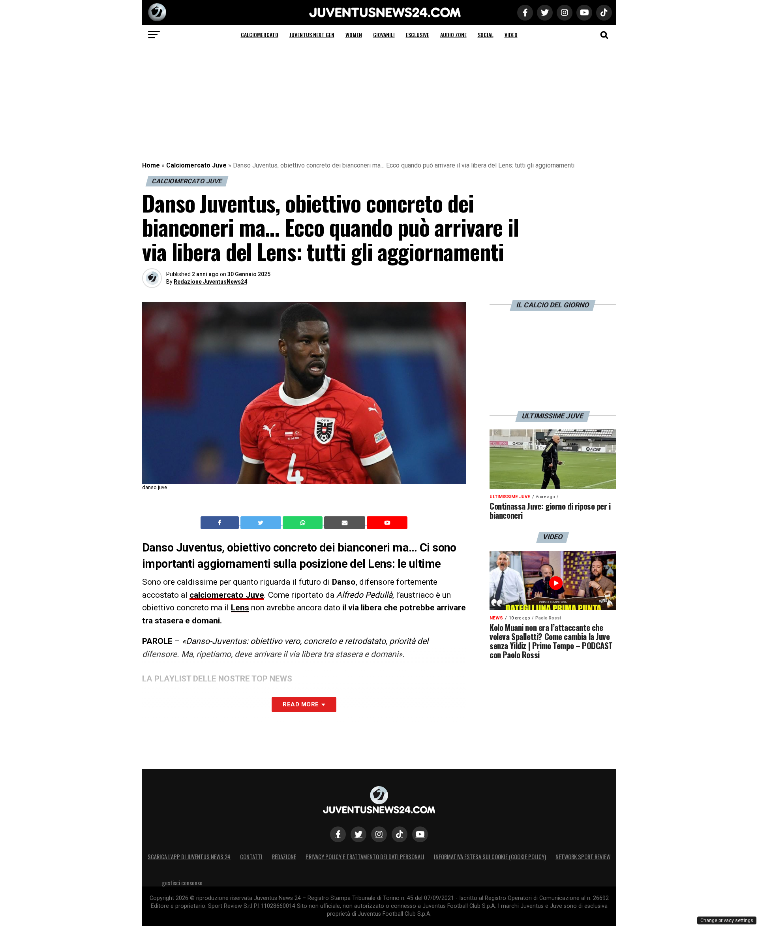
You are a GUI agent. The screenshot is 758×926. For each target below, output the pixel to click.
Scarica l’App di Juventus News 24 (189, 857)
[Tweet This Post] (261, 522)
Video (511, 34)
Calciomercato (259, 34)
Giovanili (384, 34)
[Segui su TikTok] (399, 834)
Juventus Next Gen (311, 34)
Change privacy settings (726, 920)
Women (353, 34)
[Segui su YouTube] (420, 834)
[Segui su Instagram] (379, 834)
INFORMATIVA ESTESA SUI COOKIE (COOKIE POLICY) (490, 857)
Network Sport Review (582, 857)
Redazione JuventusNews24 (210, 282)
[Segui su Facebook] (338, 834)
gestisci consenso (182, 883)
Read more (301, 704)
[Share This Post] (304, 522)
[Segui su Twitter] (358, 834)
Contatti (251, 857)
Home (151, 165)
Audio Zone (453, 34)
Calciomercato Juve (196, 165)
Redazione (284, 857)
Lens (240, 607)
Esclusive (417, 34)
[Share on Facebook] (221, 522)
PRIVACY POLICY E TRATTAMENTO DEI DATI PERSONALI (365, 857)
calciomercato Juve (227, 595)
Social (485, 34)
